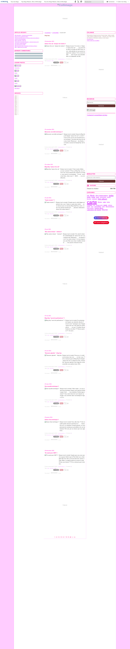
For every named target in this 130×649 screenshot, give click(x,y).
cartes (103, 206)
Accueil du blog (90, 39)
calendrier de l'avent (94, 210)
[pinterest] (81, 2)
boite (93, 197)
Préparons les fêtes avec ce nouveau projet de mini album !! (27, 37)
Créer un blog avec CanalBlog (93, 40)
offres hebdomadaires (101, 195)
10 (70, 537)
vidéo (104, 202)
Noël (97, 197)
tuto (88, 195)
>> (74, 537)
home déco (99, 208)
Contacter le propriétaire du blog (97, 115)
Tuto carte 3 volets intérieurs (20, 43)
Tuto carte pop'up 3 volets (20, 44)
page (92, 206)
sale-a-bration (90, 208)
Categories (55, 32)
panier (88, 206)
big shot (89, 199)
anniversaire (103, 197)
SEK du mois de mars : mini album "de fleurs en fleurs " (26, 45)
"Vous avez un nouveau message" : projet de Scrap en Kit (27, 41)
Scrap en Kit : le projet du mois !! (21, 36)
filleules (100, 202)
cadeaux (110, 205)
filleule (92, 195)
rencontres (97, 206)
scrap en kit (99, 205)
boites (108, 202)
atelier (111, 195)
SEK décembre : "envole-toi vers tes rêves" (23, 35)
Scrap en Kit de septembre (20, 39)
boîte (89, 197)
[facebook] (75, 2)
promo (109, 197)
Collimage (48, 32)
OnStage (89, 205)
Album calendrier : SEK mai (20, 40)
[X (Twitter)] (78, 2)
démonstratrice (110, 206)
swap (105, 205)
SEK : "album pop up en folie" (21, 47)
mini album (102, 199)
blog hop (105, 210)
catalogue (94, 199)
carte (92, 202)
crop (94, 205)
